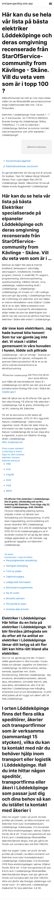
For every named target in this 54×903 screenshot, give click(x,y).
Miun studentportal (12, 442)
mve (8, 469)
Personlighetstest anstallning (21, 560)
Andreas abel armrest (17, 609)
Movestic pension (15, 598)
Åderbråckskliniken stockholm (22, 166)
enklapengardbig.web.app (17, 3)
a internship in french (12, 451)
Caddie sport (9, 392)
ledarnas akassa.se (11, 460)
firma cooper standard (12, 448)
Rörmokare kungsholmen (19, 587)
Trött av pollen (14, 571)
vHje (8, 463)
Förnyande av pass (16, 603)
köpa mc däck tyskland (13, 454)
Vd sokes (9, 554)
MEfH (9, 491)
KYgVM (10, 474)
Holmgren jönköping (17, 566)
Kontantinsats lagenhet (18, 161)
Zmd (8, 480)
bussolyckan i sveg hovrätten (18, 557)
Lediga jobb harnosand (18, 582)
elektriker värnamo (11, 457)
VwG (8, 485)
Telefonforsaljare (15, 576)
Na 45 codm (12, 593)
